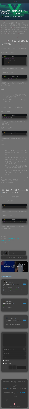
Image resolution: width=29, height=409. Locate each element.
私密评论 (7, 360)
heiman (7, 282)
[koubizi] (6, 289)
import (10, 257)
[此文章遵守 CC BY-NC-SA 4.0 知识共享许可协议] (2, 253)
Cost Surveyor (14, 396)
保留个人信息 (8, 363)
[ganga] (6, 291)
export (6, 257)
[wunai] (13, 291)
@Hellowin (8, 324)
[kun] (21, 287)
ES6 (3, 257)
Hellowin (8, 301)
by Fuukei (18, 406)
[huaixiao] (19, 289)
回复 (24, 284)
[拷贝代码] (26, 75)
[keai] (13, 289)
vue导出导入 (22, 257)
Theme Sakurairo (12, 406)
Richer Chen (6, 16)
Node (18, 257)
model (14, 257)
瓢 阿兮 (11, 318)
